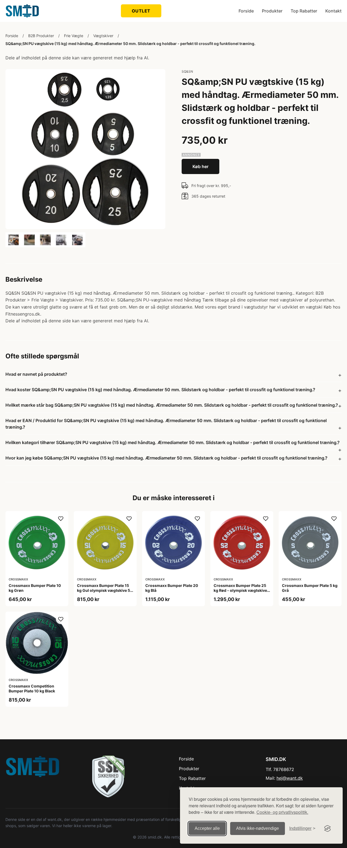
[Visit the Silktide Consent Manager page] (327, 828)
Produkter (272, 11)
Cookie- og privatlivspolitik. (282, 812)
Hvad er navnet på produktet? (36, 374)
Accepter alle (207, 828)
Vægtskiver (103, 35)
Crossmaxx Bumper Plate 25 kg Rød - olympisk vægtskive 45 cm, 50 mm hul (240, 590)
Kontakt (333, 11)
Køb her (200, 166)
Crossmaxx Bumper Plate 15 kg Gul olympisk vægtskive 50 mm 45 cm (105, 590)
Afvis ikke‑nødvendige (257, 828)
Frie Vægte (73, 35)
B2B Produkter (41, 35)
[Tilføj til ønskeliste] (61, 518)
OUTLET (141, 11)
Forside (246, 11)
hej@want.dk (290, 778)
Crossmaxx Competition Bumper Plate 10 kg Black (32, 688)
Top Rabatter (304, 11)
